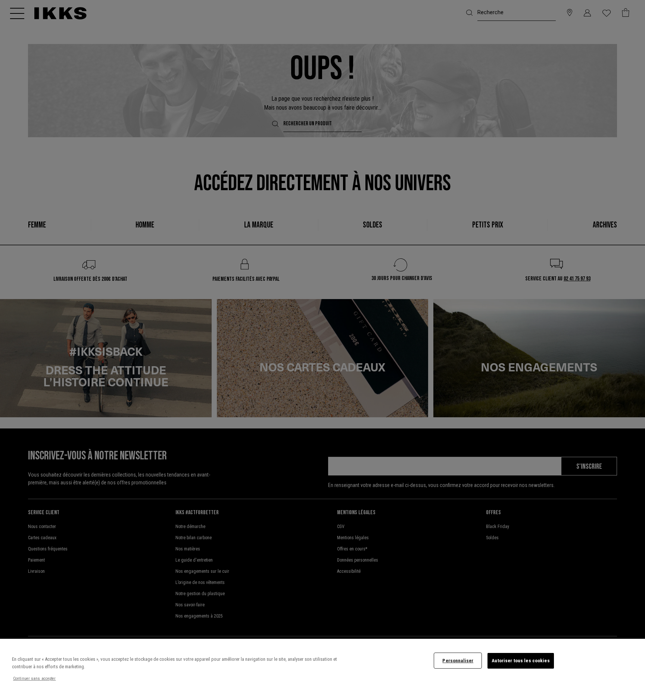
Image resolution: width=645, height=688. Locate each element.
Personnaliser (457, 660)
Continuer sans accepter (34, 678)
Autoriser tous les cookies (520, 660)
